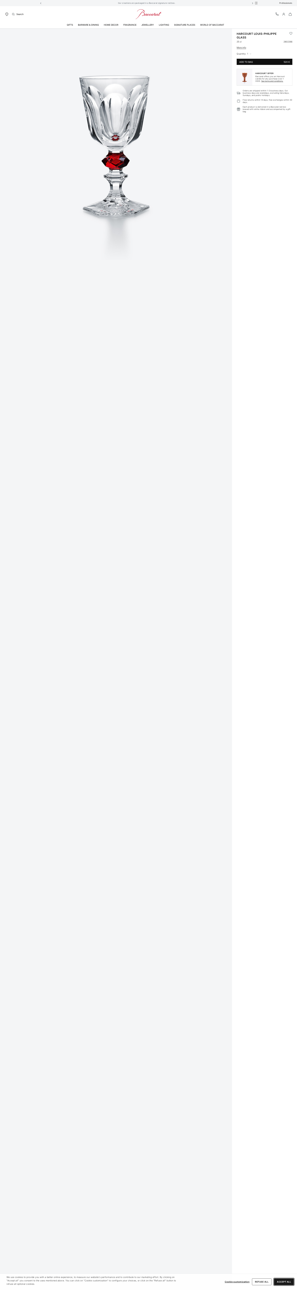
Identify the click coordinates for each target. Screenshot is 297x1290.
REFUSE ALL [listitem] (262, 1281)
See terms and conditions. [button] (272, 81)
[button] (41, 3)
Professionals (285, 3)
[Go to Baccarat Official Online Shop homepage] (148, 14)
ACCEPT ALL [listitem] (284, 1281)
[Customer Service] (277, 14)
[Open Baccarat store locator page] (7, 14)
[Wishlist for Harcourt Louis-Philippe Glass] (290, 35)
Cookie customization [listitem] (237, 1281)
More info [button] (241, 47)
